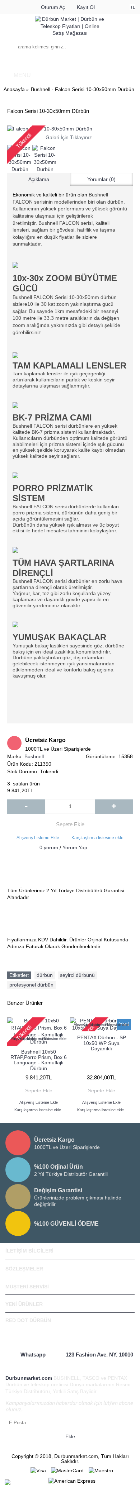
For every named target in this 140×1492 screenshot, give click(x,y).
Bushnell (34, 756)
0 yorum (48, 847)
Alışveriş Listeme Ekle (38, 837)
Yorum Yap (74, 847)
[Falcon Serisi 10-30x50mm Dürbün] (70, 129)
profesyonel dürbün (31, 985)
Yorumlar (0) (101, 179)
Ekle (70, 1436)
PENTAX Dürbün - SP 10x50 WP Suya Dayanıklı (101, 1043)
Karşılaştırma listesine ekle (97, 837)
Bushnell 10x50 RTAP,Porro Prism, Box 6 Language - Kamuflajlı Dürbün (38, 1060)
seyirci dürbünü (77, 975)
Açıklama (38, 179)
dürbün (45, 975)
